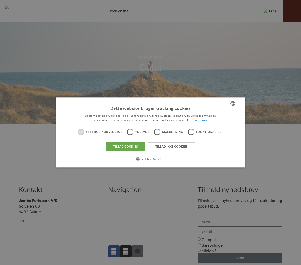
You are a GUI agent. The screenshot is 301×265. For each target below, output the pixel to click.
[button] (150, 159)
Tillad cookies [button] (125, 147)
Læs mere (200, 121)
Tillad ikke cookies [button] (171, 147)
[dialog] (150, 132)
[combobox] (232, 103)
